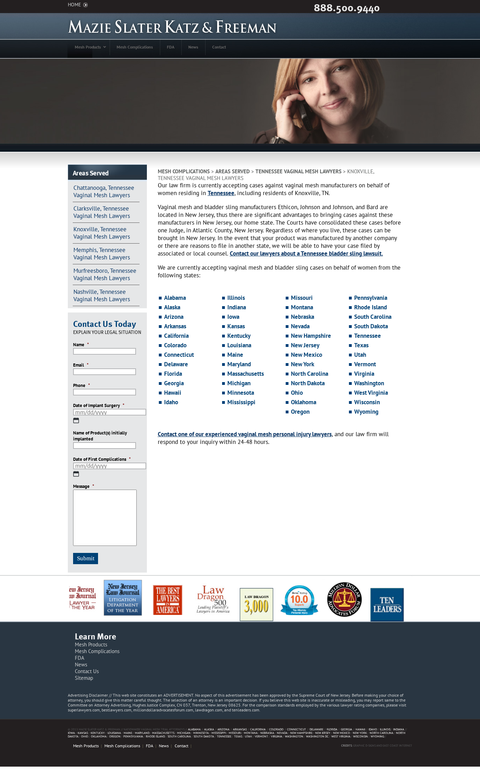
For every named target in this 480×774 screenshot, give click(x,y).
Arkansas (175, 326)
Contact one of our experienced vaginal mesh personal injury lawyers (245, 434)
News (81, 664)
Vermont (365, 364)
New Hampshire (311, 336)
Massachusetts (245, 374)
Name (81, 345)
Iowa (233, 317)
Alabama (175, 298)
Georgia (174, 383)
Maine (235, 355)
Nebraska (302, 317)
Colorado (175, 345)
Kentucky (239, 336)
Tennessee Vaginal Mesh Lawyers (298, 171)
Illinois (236, 298)
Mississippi (241, 402)
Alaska (172, 307)
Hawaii (172, 392)
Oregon (300, 411)
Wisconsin (367, 402)
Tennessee (221, 193)
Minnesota (240, 392)
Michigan (239, 383)
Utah (360, 355)
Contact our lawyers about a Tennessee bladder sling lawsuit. (306, 253)
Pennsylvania (370, 298)
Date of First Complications (102, 459)
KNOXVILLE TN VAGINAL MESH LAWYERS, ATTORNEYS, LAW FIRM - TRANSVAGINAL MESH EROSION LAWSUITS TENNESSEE (173, 26)
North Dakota (308, 383)
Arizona (173, 317)
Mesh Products (91, 644)
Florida (173, 374)
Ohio (297, 392)
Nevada (300, 326)
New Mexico (306, 355)
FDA (79, 657)
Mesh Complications (184, 171)
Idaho (171, 402)
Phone (81, 385)
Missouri (302, 298)
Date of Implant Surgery (98, 405)
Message (83, 486)
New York (302, 364)
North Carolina (309, 374)
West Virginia (371, 392)
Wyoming (366, 411)
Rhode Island (370, 307)
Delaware (176, 364)
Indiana (236, 307)
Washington (369, 383)
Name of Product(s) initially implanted (100, 436)
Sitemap (84, 678)
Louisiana (239, 345)
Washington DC (317, 736)
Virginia (364, 374)
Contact (181, 745)
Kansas (236, 326)
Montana (302, 307)
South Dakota (371, 326)
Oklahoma (303, 402)
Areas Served (232, 171)
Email (81, 365)
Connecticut (179, 355)
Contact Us (87, 671)
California (176, 336)
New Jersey (305, 345)
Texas (361, 345)
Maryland (239, 364)
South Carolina (372, 317)
